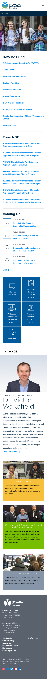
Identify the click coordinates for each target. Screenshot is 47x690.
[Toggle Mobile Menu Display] (33, 5)
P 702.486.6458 (8, 630)
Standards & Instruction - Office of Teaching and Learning (23, 117)
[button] (12, 289)
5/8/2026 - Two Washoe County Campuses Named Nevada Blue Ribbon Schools (21, 173)
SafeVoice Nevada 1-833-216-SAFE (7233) (21, 63)
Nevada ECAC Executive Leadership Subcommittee (24, 224)
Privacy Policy (8, 641)
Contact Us (7, 638)
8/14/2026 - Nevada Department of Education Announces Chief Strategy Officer (22, 144)
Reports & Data (9, 125)
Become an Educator (12, 90)
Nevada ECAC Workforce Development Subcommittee (25, 262)
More (5, 270)
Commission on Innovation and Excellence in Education (26, 249)
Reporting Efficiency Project (15, 76)
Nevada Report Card (11, 96)
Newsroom (7, 648)
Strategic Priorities (11, 83)
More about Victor (10, 452)
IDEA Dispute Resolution (13, 103)
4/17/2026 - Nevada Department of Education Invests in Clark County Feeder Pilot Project (22, 182)
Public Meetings (10, 70)
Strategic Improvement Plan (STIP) (17, 109)
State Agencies (9, 651)
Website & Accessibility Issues (10, 644)
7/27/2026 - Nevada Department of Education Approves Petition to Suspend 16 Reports (22, 154)
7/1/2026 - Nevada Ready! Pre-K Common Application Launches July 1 (20, 163)
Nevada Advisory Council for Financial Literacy (25, 237)
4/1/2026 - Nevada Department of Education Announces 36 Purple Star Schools (21, 191)
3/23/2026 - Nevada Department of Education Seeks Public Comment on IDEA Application (22, 201)
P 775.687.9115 (7, 617)
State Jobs (33, 638)
